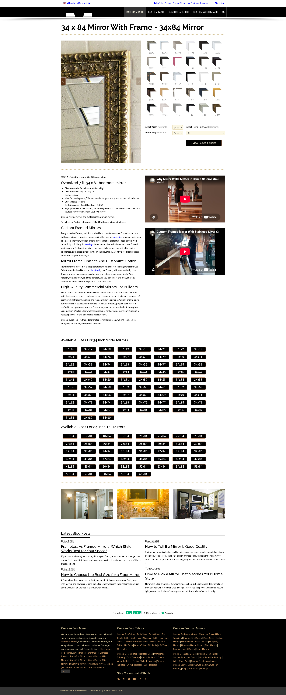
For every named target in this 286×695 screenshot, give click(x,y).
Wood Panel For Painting (210, 657)
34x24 (70, 357)
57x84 (88, 474)
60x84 (143, 474)
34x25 (88, 357)
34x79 (198, 402)
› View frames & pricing (203, 143)
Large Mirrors (202, 649)
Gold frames (66, 652)
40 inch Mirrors (94, 660)
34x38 (180, 364)
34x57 (88, 387)
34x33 (88, 364)
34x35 (125, 364)
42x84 (107, 459)
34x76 (143, 402)
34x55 (198, 380)
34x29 (162, 357)
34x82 (107, 410)
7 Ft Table (152, 645)
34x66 (107, 395)
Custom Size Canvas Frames (204, 661)
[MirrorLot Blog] (223, 12)
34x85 (162, 410)
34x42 (107, 372)
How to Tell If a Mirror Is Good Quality (176, 546)
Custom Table (156, 11)
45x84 (162, 459)
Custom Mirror (135, 11)
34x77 (162, 402)
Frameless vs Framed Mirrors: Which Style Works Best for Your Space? (96, 548)
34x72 (70, 402)
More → (66, 671)
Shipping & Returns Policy (113, 691)
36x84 (143, 451)
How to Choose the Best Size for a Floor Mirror (100, 575)
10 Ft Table (122, 649)
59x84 (125, 474)
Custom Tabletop (178, 11)
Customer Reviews (199, 3)
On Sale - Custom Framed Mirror (170, 3)
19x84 (125, 436)
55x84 (198, 466)
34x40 (70, 372)
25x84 (88, 444)
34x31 (198, 357)
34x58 (107, 387)
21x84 (162, 436)
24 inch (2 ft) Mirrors (78, 656)
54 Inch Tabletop (134, 664)
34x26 (107, 357)
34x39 (198, 364)
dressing (88, 244)
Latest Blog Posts (75, 533)
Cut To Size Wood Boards (185, 653)
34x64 (70, 395)
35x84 (125, 451)
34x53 (162, 380)
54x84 (180, 466)
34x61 (162, 387)
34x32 (70, 364)
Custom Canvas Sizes (183, 664)
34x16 (70, 349)
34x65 (88, 395)
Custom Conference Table (136, 641)
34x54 (180, 380)
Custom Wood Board (205, 11)
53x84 (162, 466)
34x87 (198, 410)
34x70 (180, 395)
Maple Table (136, 638)
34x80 (70, 410)
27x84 (125, 444)
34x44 (143, 372)
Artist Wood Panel (181, 661)
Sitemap (204, 668)
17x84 (88, 436)
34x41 (88, 372)
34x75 (125, 402)
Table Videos (154, 634)
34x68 (143, 395)
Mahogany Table (150, 638)
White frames (79, 652)
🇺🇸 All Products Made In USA (76, 3)
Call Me (220, 3)
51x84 (125, 466)
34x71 (198, 395)
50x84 (107, 466)
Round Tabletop (148, 657)
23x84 (198, 436)
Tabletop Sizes (146, 653)
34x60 (143, 387)
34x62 (180, 387)
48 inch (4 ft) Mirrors (78, 663)
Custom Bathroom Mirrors (185, 634)
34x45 (162, 372)
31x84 (198, 444)
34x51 (125, 380)
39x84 (198, 451)
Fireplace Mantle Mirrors (192, 645)
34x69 (162, 395)
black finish (95, 270)
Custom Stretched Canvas (185, 657)
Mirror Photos (201, 641)
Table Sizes (142, 634)
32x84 (70, 451)
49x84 (88, 466)
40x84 (70, 459)
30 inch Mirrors (94, 656)
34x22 (180, 349)
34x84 (143, 410)
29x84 (162, 444)
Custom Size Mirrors (192, 638)
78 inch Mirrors (80, 667)
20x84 (143, 436)
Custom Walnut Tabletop (144, 661)
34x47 (198, 372)
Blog (184, 668)
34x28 (143, 357)
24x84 (70, 444)
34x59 (125, 387)
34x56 (70, 387)
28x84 (143, 444)
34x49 (88, 380)
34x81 (88, 410)
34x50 (107, 380)
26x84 (107, 444)
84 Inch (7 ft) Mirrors (96, 667)
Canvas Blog (200, 664)
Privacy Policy (95, 691)
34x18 (107, 349)
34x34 (107, 364)
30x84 (180, 444)
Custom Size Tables (126, 634)
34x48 (70, 380)
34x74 (107, 402)
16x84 (70, 436)
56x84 (70, 474)
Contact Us (193, 668)
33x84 (88, 451)
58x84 (107, 474)
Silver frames (93, 652)
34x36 (143, 364)
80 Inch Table (140, 645)
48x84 (70, 466)
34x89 (88, 418)
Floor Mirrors (211, 645)
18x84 (107, 436)
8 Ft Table (162, 645)
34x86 (180, 410)
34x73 (88, 402)
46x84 (180, 459)
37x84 (162, 451)
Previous (63, 81)
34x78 (180, 402)
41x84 (88, 459)
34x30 (180, 357)
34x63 (198, 387)
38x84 (180, 451)
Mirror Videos (187, 641)
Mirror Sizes (208, 638)
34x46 (180, 372)
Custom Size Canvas (207, 653)
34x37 (162, 364)
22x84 (180, 436)
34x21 (162, 349)
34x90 (107, 418)
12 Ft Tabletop (150, 664)
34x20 (143, 349)
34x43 (125, 372)
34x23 (198, 349)
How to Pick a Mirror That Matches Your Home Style (184, 576)
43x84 (125, 459)
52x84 (143, 466)
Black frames (106, 649)
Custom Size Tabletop (127, 653)
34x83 (125, 410)
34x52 (143, 380)
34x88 (70, 418)
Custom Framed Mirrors (184, 649)
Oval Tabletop (133, 657)
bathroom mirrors (69, 641)
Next (138, 81)
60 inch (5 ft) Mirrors (96, 663)
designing (117, 237)
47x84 (198, 459)
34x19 (125, 349)
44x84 (143, 459)
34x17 (88, 349)
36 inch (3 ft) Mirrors (78, 660)
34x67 (125, 395)
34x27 (125, 357)
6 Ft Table (128, 645)
